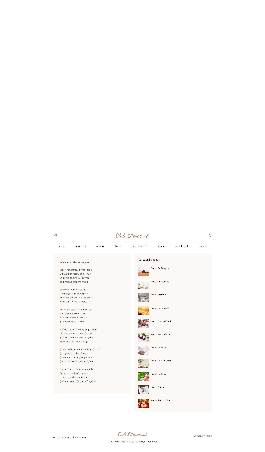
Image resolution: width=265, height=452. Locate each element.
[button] (210, 235)
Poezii (118, 246)
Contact (202, 246)
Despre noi (80, 246)
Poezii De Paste (159, 374)
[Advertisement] (83, 19)
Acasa (61, 246)
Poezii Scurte (158, 387)
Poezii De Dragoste (160, 268)
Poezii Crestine (158, 294)
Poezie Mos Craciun (161, 400)
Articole (100, 246)
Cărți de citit (181, 246)
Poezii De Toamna (160, 307)
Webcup (207, 435)
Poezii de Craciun (160, 281)
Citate (161, 246)
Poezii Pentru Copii (161, 321)
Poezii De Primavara (161, 360)
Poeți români (138, 246)
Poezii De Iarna (158, 347)
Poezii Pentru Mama (161, 334)
